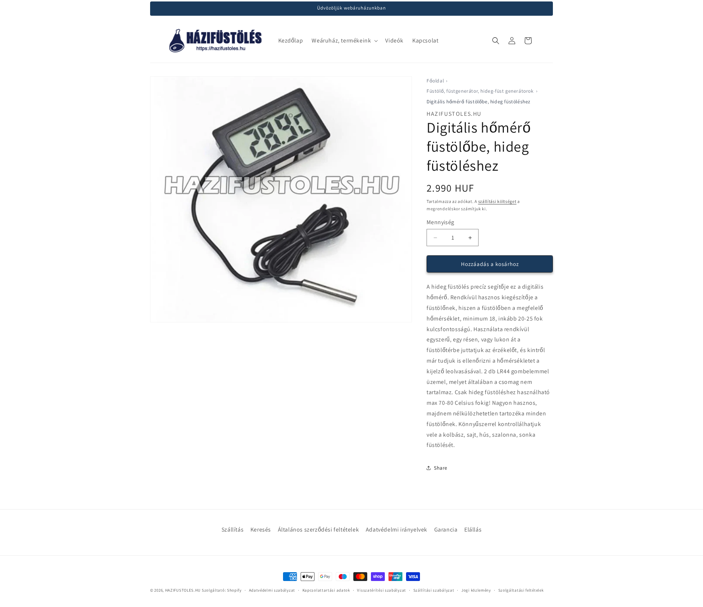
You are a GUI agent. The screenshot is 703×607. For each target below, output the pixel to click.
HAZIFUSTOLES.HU (183, 590)
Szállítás (232, 529)
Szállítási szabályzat (433, 590)
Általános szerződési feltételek (318, 529)
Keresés (260, 529)
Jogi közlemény (476, 590)
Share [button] (440, 467)
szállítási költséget (497, 201)
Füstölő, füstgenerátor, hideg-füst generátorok (480, 91)
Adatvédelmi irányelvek (396, 529)
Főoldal (435, 80)
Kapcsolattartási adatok (326, 590)
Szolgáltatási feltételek (521, 590)
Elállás (472, 529)
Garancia (446, 529)
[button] (344, 41)
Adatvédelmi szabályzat (272, 590)
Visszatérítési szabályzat (381, 590)
